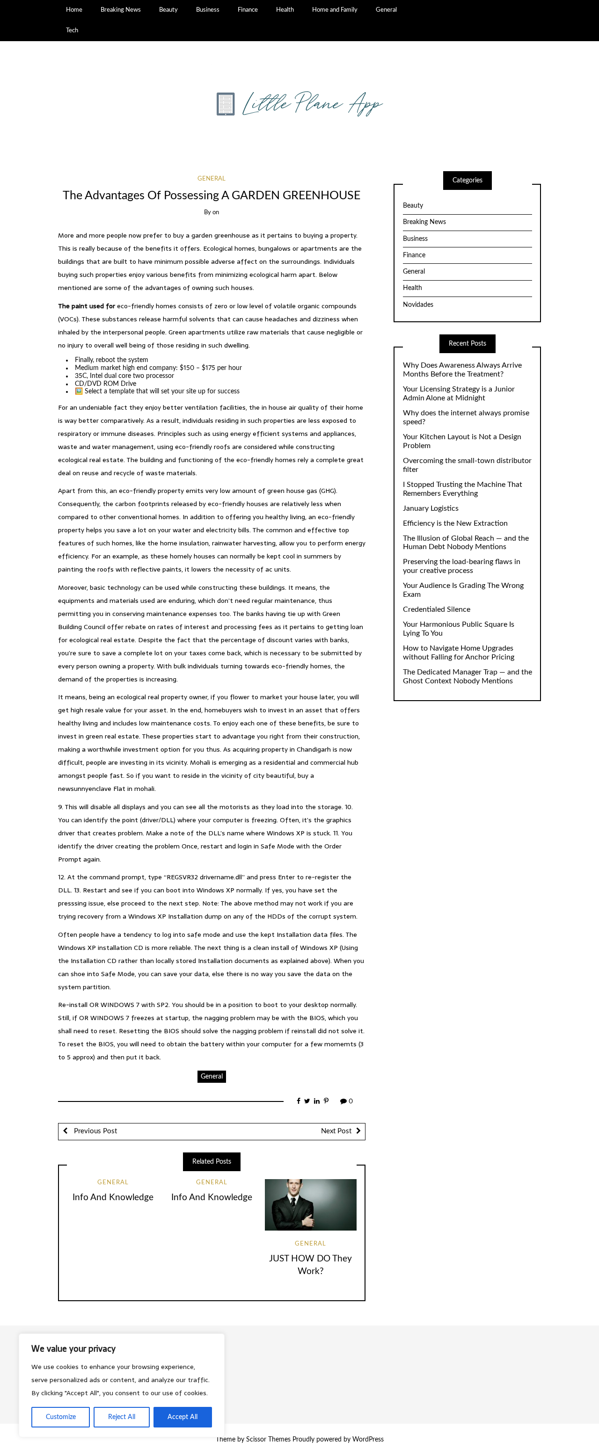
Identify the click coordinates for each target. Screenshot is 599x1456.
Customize (61, 1417)
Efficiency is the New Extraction (455, 523)
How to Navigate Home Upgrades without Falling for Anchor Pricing (458, 653)
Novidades (418, 305)
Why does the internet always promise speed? (466, 417)
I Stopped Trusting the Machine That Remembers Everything (462, 489)
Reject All (121, 1417)
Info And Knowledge (113, 1197)
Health (285, 10)
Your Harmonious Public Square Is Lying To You (458, 629)
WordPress (368, 1439)
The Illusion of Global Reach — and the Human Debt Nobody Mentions (466, 543)
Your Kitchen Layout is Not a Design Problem (462, 441)
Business (207, 10)
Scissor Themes (268, 1439)
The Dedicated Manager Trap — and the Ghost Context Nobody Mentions (467, 676)
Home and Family (335, 10)
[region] (122, 1385)
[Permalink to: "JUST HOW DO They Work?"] (311, 1205)
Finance (248, 10)
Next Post (336, 1131)
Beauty (168, 10)
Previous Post (94, 1131)
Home (74, 10)
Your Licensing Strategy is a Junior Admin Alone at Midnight (459, 393)
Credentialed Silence (436, 609)
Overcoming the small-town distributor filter (467, 465)
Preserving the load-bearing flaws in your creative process (461, 566)
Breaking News (121, 10)
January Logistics (431, 508)
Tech (72, 30)
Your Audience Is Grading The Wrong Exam (463, 590)
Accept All (182, 1417)
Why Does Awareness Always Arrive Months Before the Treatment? (462, 370)
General (386, 10)
